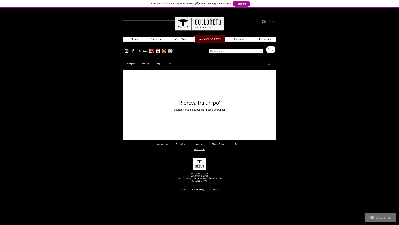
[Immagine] (151, 51)
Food (170, 64)
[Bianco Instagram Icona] (126, 51)
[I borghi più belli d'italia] (158, 51)
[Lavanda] (170, 51)
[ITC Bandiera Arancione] (164, 51)
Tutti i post (130, 64)
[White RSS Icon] (139, 51)
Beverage (145, 64)
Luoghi (158, 64)
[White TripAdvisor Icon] (145, 51)
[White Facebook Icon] (133, 51)
